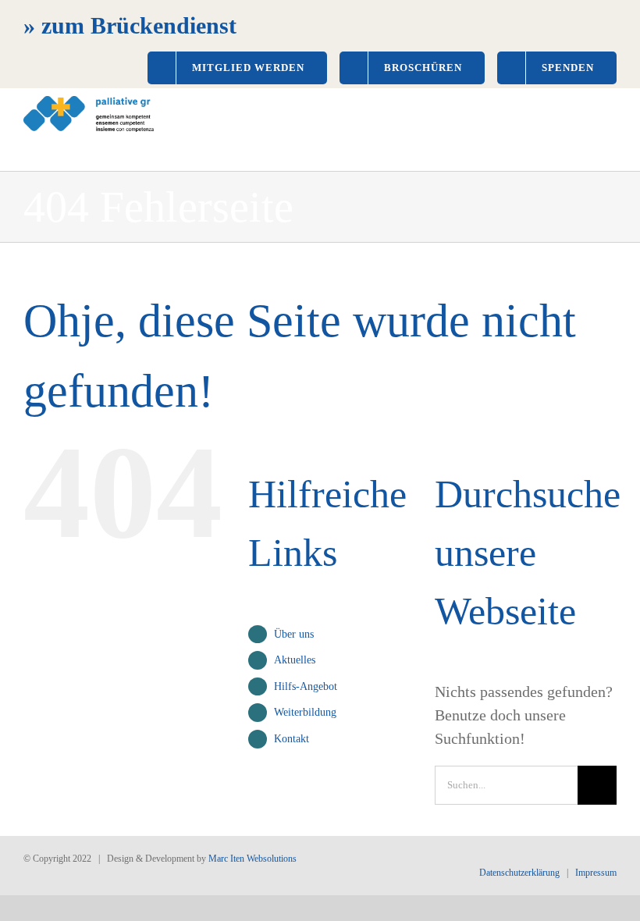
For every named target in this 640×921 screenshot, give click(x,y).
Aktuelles (294, 660)
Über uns (294, 634)
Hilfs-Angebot (305, 686)
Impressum (596, 872)
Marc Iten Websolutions (252, 858)
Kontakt (291, 739)
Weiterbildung (305, 712)
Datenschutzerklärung (519, 872)
